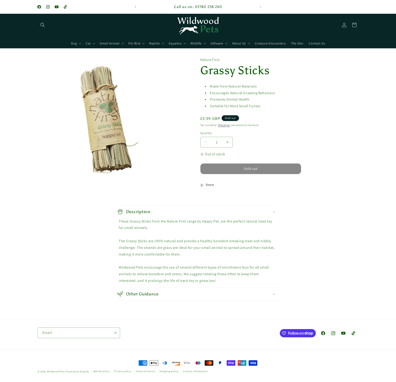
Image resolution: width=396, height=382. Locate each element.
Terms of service (145, 371)
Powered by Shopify (77, 371)
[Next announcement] (261, 7)
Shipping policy (169, 371)
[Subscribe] (115, 332)
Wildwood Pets (56, 371)
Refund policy (102, 371)
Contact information (195, 371)
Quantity (206, 133)
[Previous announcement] (135, 7)
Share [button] (210, 185)
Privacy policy (122, 371)
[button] (43, 25)
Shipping (224, 125)
